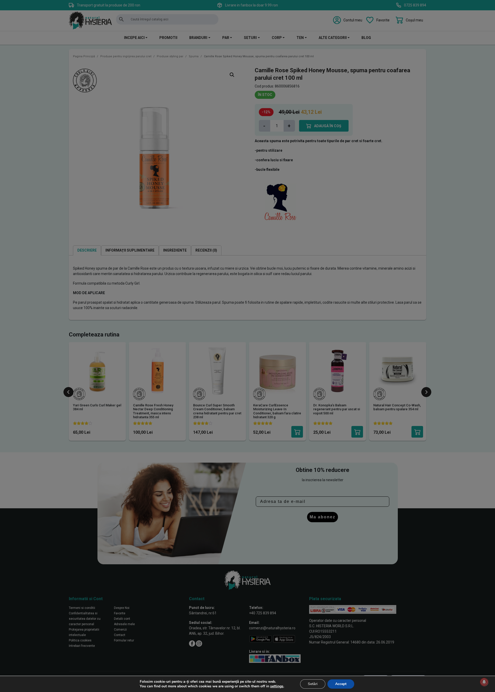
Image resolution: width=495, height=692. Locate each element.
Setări (313, 683)
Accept (340, 683)
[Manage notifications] (484, 682)
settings (276, 686)
